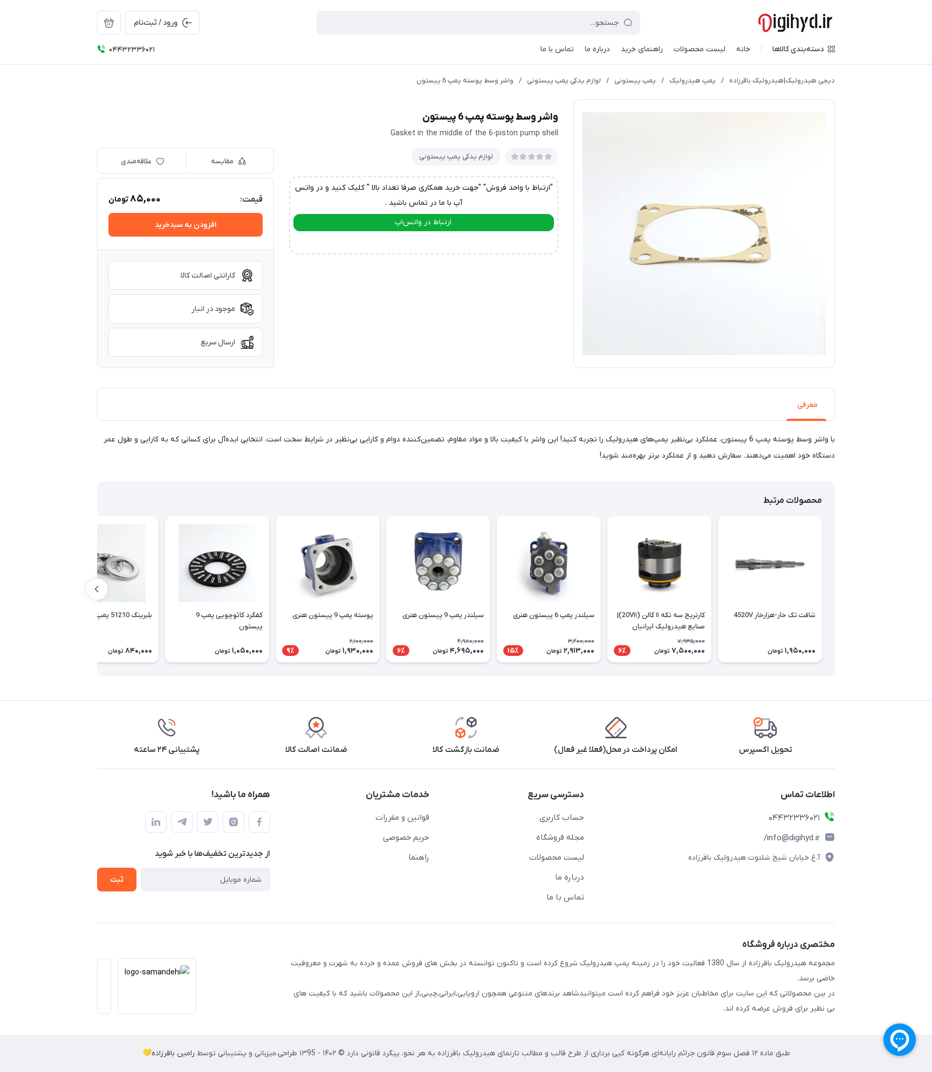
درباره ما (569, 877)
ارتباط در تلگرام (423, 241)
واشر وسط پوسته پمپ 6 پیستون (464, 80)
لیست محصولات (556, 857)
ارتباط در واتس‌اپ (423, 222)
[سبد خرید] (109, 22)
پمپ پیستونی (635, 80)
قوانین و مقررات (402, 817)
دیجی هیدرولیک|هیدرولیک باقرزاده (782, 80)
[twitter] (207, 822)
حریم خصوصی (406, 837)
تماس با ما (565, 897)
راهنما (418, 857)
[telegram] (182, 822)
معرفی (807, 405)
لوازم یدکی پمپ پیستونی (564, 80)
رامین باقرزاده (173, 1053)
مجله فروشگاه (560, 837)
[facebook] (259, 822)
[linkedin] (156, 822)
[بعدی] (97, 589)
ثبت (117, 880)
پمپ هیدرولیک (692, 80)
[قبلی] (835, 589)
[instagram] (233, 822)
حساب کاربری (561, 817)
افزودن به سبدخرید (185, 225)
